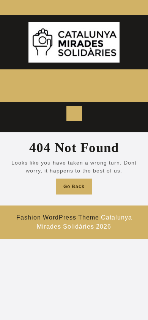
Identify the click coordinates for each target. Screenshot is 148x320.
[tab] (74, 113)
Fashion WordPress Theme (57, 217)
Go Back (77, 189)
